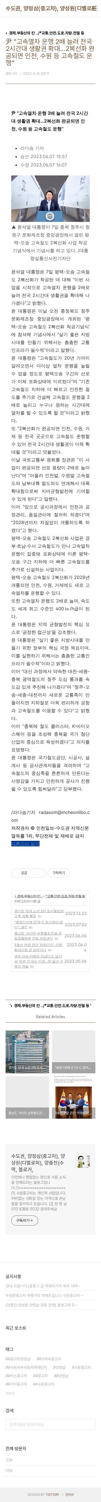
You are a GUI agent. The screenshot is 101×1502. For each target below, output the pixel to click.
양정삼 (61, 1367)
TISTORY (52, 1495)
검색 (89, 1424)
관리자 (69, 1495)
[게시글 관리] (39, 873)
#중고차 (41, 1376)
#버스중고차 (17, 1376)
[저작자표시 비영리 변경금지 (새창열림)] (77, 873)
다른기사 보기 (25, 843)
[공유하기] (32, 873)
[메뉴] (94, 8)
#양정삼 (62, 1376)
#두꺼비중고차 (50, 1359)
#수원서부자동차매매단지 (27, 1367)
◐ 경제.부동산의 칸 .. (28, 896)
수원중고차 (82, 1367)
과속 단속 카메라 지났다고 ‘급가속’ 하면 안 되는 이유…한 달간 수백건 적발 (38, 961)
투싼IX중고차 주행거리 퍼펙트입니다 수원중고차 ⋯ (45, 1295)
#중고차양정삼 (19, 1359)
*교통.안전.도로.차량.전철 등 (65, 896)
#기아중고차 (17, 1384)
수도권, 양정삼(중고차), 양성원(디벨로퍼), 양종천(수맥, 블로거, (38, 1162)
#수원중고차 (44, 1384)
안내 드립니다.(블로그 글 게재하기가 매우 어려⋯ (43, 1286)
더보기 (10, 1393)
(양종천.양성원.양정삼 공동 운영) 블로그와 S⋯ (41, 1305)
